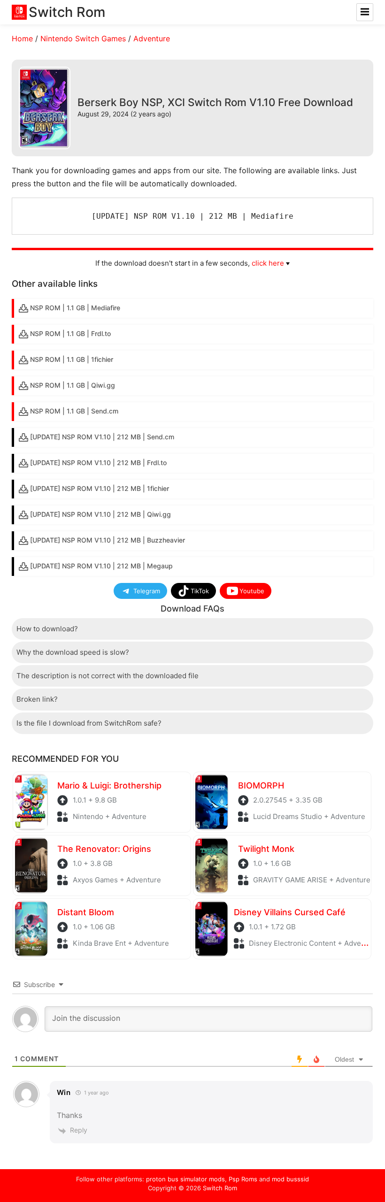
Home (22, 38)
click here (268, 263)
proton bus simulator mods (185, 1179)
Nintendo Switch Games (83, 38)
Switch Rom (220, 1188)
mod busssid (290, 1179)
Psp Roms (243, 1179)
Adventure (151, 38)
